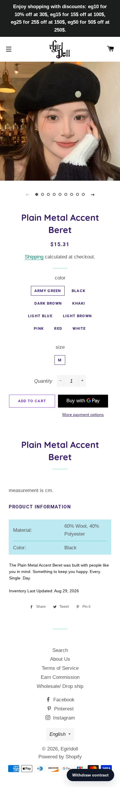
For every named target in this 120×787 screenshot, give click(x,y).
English (58, 734)
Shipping (34, 257)
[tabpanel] (60, 120)
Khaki (78, 303)
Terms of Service (60, 668)
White (79, 328)
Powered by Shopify (60, 757)
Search (60, 650)
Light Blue (40, 316)
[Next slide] (92, 194)
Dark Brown (48, 303)
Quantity (43, 381)
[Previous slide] (27, 194)
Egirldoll (69, 749)
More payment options (83, 414)
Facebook (63, 700)
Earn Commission (60, 677)
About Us (60, 659)
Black (79, 291)
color (60, 278)
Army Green (47, 291)
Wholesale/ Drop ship (60, 686)
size (60, 347)
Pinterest (63, 709)
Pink (39, 328)
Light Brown (77, 316)
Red (58, 328)
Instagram (63, 718)
